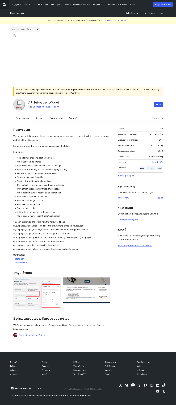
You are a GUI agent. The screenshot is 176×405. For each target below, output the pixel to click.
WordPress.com (143, 362)
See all (160, 197)
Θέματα (45, 366)
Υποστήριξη (157, 118)
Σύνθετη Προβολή (126, 175)
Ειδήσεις (14, 366)
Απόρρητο (14, 374)
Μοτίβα (45, 374)
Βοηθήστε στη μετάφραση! (116, 20)
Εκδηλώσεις (110, 366)
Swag (108, 374)
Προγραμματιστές (81, 370)
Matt (139, 366)
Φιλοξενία (14, 370)
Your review (123, 197)
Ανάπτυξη (73, 118)
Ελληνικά (39, 389)
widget (159, 168)
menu (142, 168)
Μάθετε (76, 362)
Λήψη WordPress (163, 4)
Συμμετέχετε (110, 362)
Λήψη (158, 105)
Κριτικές (40, 118)
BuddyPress (142, 374)
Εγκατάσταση (56, 118)
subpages (150, 168)
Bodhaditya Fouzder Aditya (46, 106)
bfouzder (19, 258)
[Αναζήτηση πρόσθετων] (37, 29)
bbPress (140, 370)
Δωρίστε (108, 370)
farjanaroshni (21, 262)
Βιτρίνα (45, 362)
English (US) (157, 162)
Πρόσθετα (46, 370)
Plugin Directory (17, 13)
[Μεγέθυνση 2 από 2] (107, 281)
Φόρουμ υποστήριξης (128, 219)
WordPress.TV (79, 374)
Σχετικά (13, 362)
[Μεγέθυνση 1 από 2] (57, 281)
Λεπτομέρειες (23, 118)
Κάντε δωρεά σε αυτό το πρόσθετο (135, 245)
